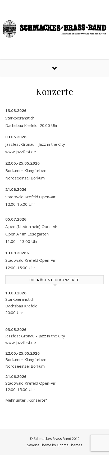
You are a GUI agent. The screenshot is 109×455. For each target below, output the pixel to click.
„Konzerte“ (37, 400)
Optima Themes (69, 445)
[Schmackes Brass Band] (54, 29)
